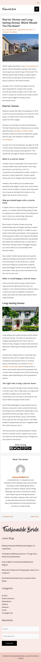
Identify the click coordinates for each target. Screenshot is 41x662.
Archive (4, 595)
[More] (29, 448)
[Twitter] (15, 448)
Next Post (35, 516)
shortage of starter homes (23, 131)
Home (4, 610)
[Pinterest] (22, 448)
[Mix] (26, 448)
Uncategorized (7, 613)
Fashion (5, 604)
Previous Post (7, 516)
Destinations (6, 601)
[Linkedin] (18, 448)
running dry (8, 139)
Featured (5, 607)
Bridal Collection (8, 598)
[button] (38, 3)
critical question (31, 66)
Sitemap (20, 658)
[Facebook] (11, 448)
